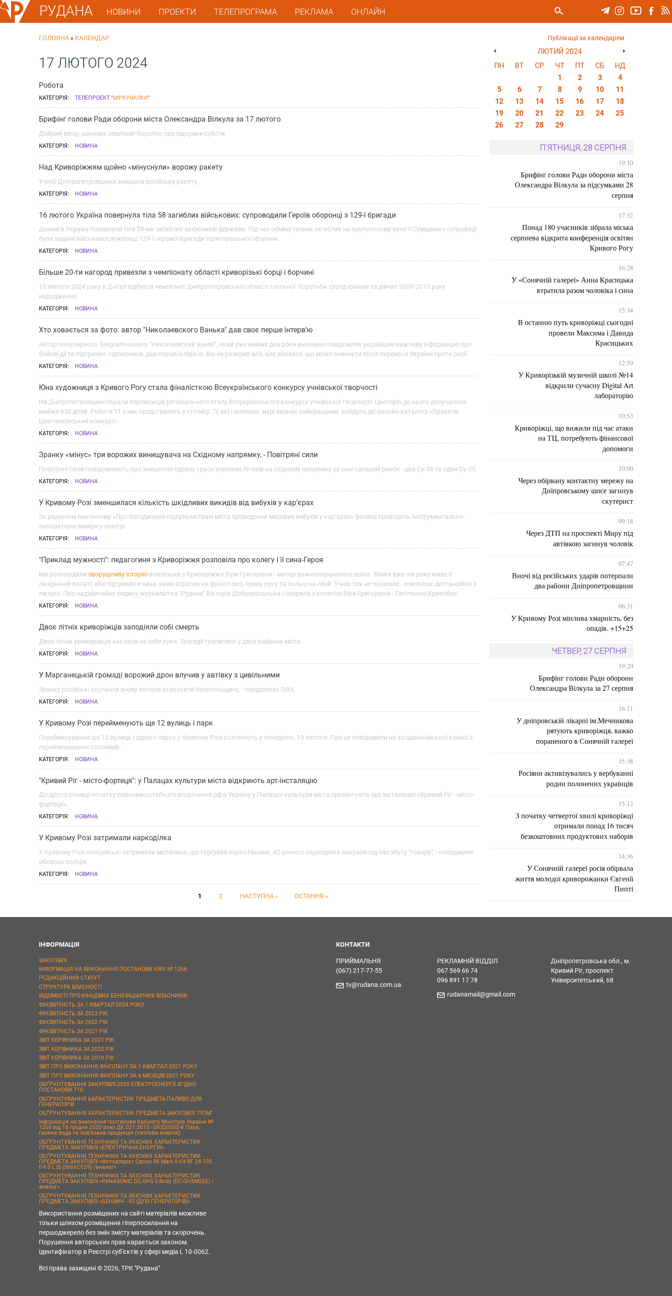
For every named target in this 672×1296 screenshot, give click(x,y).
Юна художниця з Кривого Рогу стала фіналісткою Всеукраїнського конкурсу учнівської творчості (208, 387)
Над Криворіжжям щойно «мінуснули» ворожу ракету (131, 167)
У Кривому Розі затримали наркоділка (105, 837)
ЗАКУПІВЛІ (53, 960)
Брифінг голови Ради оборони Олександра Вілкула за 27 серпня (581, 683)
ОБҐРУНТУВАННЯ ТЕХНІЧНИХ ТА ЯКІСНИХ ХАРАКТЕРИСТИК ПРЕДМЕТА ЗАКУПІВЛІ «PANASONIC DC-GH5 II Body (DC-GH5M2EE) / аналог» (126, 1181)
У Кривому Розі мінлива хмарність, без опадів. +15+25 (572, 623)
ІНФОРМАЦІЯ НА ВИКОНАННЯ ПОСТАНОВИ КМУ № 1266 (113, 969)
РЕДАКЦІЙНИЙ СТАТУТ (70, 978)
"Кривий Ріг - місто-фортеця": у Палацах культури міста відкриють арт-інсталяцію (178, 780)
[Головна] (15, 21)
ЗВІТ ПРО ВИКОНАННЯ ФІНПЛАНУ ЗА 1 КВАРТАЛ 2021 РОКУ (118, 1066)
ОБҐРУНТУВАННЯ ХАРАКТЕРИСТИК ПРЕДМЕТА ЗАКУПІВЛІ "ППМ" (126, 1113)
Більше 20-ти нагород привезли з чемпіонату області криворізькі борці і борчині (176, 272)
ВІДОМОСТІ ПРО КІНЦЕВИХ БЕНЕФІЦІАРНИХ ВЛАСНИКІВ (113, 995)
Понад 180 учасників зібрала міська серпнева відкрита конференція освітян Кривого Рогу (572, 237)
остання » (311, 896)
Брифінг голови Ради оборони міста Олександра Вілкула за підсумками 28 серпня (574, 185)
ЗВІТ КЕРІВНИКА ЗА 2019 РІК (76, 1058)
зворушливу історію (118, 574)
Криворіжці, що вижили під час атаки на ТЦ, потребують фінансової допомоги (574, 438)
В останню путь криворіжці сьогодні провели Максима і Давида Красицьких (575, 332)
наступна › (258, 896)
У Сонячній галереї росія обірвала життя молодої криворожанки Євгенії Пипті (574, 878)
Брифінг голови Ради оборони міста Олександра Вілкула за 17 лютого (160, 119)
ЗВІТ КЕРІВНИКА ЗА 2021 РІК (76, 1040)
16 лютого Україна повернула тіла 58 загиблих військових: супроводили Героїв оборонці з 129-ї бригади (217, 215)
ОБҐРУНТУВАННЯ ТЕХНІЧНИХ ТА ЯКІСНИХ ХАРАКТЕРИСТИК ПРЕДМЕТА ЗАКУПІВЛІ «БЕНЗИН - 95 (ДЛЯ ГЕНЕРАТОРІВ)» (120, 1199)
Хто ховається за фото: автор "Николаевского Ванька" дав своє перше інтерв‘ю (176, 329)
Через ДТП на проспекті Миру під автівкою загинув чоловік (579, 538)
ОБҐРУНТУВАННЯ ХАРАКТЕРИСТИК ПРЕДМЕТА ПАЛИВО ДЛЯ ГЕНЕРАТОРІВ (120, 1102)
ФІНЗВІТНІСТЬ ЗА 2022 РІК (73, 1022)
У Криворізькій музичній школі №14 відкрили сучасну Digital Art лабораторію (575, 385)
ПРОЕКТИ (177, 11)
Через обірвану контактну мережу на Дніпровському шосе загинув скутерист (575, 490)
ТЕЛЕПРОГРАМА (245, 11)
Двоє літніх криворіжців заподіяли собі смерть (119, 627)
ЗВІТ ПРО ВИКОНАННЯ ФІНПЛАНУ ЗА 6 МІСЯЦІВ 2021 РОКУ (117, 1075)
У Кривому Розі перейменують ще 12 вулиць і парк (126, 723)
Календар (92, 38)
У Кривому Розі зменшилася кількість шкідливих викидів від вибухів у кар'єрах (176, 502)
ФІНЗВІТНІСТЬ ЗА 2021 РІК (73, 1031)
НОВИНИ (124, 11)
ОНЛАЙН (368, 11)
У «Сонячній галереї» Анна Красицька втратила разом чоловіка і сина (572, 284)
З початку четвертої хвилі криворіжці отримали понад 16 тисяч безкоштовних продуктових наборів (574, 826)
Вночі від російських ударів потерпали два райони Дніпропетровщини (572, 580)
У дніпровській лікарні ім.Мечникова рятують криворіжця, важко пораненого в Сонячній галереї (575, 730)
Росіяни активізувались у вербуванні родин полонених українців (575, 778)
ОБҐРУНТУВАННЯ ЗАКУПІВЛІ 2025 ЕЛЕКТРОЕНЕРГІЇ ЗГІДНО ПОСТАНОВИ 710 (118, 1087)
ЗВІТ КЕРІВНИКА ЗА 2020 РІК (76, 1049)
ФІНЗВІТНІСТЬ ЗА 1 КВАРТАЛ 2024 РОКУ (91, 1005)
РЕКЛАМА (314, 11)
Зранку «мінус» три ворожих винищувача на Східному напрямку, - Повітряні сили (178, 454)
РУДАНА (66, 11)
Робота (51, 85)
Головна (54, 38)
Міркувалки (130, 98)
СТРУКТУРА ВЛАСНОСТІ (70, 987)
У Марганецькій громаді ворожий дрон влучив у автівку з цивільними (159, 675)
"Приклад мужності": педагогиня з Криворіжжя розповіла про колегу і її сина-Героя (181, 559)
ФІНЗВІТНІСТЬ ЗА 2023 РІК (73, 1013)
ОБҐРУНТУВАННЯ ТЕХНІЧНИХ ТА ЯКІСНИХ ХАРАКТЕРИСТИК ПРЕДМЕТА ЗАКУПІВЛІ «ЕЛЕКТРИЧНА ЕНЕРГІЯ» (120, 1145)
